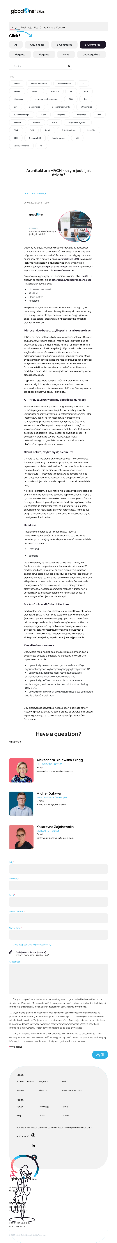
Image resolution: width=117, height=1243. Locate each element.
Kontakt (60, 27)
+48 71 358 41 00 (17, 1226)
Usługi (13, 27)
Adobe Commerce (39, 83)
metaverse (81, 114)
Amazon (35, 91)
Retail (47, 130)
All (15, 44)
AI (83, 83)
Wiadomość (14, 961)
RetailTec (91, 130)
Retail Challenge (69, 130)
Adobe (17, 83)
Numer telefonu (17, 911)
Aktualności (37, 44)
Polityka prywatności (26, 1127)
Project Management (78, 122)
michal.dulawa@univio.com (51, 804)
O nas (43, 27)
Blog (36, 27)
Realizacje (26, 27)
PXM (32, 130)
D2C (71, 99)
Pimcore (17, 122)
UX (77, 138)
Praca (54, 122)
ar (71, 91)
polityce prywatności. (76, 1006)
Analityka (55, 91)
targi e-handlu (58, 138)
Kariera (51, 27)
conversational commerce (46, 99)
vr (41, 145)
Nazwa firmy (15, 927)
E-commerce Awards (61, 107)
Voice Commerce (21, 145)
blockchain (18, 99)
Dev (85, 99)
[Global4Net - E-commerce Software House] (27, 11)
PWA (16, 130)
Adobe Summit (64, 83)
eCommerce (86, 107)
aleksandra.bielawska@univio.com (55, 771)
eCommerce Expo (21, 114)
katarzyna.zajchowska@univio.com (55, 838)
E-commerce (34, 107)
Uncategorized (91, 54)
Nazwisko (14, 878)
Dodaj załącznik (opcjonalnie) (31, 952)
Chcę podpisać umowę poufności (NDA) (31, 944)
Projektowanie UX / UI (72, 1090)
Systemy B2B (35, 138)
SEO (16, 138)
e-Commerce (64, 44)
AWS (86, 91)
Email (12, 895)
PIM (99, 114)
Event (43, 114)
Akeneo (17, 91)
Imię (11, 862)
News (66, 54)
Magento (20, 54)
